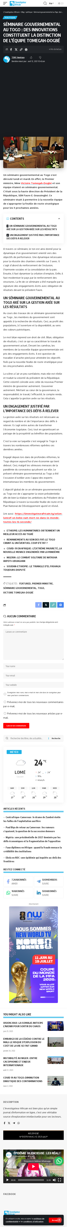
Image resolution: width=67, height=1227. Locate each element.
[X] (9, 1123)
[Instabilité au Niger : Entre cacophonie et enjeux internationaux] (55, 1061)
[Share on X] (16, 49)
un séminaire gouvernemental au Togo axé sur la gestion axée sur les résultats (32, 227)
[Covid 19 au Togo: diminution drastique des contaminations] (55, 1081)
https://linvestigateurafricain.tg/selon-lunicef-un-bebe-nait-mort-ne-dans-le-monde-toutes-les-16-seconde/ (32, 517)
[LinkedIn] (49, 893)
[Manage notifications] (59, 1219)
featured (25, 583)
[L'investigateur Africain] (18, 3)
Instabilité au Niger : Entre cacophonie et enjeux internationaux (20, 1062)
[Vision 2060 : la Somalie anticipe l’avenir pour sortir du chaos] (55, 1026)
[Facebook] (18, 881)
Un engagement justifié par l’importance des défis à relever (33, 237)
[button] (55, 1220)
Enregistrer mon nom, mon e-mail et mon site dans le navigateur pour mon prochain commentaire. (34, 693)
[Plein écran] (59, 1180)
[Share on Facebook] (11, 49)
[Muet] (54, 1180)
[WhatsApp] (18, 893)
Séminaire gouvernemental (19, 588)
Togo (41, 588)
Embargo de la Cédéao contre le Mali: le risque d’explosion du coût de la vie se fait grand (24, 1042)
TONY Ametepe (18, 57)
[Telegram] (49, 881)
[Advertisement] (33, 99)
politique (10, 18)
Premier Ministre (42, 583)
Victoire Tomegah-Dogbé (36, 183)
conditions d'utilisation (33, 1221)
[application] (33, 1166)
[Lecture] (7, 1180)
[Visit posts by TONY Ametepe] (6, 59)
